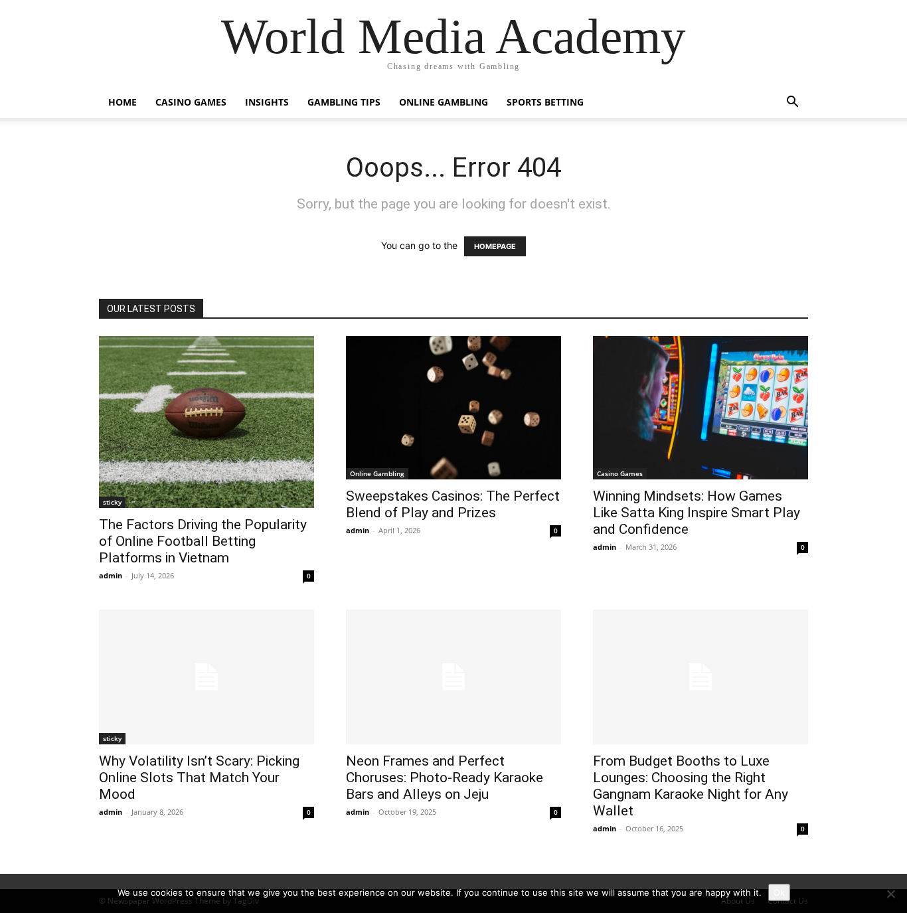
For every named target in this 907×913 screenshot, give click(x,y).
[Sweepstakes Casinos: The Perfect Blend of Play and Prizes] (453, 407)
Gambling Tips (343, 102)
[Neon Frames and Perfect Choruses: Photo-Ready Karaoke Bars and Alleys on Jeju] (453, 677)
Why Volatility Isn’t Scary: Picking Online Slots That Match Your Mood (199, 777)
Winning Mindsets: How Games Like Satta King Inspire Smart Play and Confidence (696, 512)
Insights (267, 102)
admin (110, 575)
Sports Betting (545, 102)
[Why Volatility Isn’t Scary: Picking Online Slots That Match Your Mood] (206, 677)
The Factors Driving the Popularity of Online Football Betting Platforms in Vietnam (203, 541)
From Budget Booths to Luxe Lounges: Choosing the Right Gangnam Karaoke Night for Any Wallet (690, 786)
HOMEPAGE (495, 246)
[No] (890, 893)
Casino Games (190, 102)
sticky (112, 502)
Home (122, 102)
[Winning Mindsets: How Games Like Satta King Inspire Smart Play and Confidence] (700, 407)
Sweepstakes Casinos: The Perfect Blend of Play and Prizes (453, 504)
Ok (779, 892)
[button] (792, 103)
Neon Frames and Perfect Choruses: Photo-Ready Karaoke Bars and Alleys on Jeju (444, 777)
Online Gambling (443, 102)
